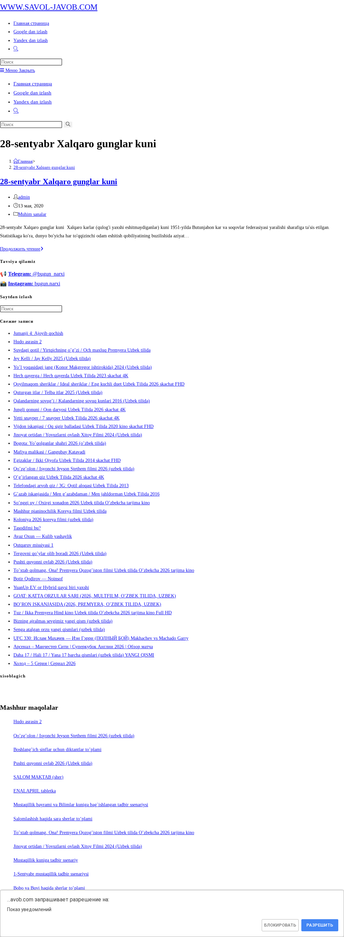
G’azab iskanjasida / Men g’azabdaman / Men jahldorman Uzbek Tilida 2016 (86, 494)
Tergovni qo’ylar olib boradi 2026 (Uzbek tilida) (59, 553)
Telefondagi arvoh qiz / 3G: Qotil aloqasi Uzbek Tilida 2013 (71, 485)
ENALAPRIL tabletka (34, 790)
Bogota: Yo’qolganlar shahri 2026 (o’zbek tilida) (59, 443)
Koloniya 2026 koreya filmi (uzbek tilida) (53, 519)
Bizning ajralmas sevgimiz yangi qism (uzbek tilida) (63, 621)
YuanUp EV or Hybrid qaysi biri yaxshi (51, 587)
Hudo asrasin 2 (27, 341)
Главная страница (32, 83)
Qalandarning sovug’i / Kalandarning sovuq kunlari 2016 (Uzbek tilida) (81, 400)
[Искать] (68, 124)
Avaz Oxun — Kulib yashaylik (42, 536)
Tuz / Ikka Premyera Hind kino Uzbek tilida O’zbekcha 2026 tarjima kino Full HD (92, 612)
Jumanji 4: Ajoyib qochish (38, 333)
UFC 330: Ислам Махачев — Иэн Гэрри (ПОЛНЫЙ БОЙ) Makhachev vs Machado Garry (100, 638)
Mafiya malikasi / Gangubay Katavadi (49, 452)
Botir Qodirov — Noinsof (38, 578)
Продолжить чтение (21, 248)
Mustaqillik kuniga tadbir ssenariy (45, 860)
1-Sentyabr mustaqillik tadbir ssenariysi (51, 873)
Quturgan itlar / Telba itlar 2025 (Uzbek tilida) (57, 392)
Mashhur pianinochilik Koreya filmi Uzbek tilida (59, 511)
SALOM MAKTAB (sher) (38, 777)
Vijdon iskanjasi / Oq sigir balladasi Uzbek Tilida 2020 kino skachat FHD (83, 426)
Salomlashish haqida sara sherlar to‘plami (52, 818)
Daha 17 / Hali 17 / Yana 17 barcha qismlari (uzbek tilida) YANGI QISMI (83, 655)
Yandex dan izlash (32, 102)
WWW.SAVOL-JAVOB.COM (48, 7)
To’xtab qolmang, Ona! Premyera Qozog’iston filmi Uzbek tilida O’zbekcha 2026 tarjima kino (103, 570)
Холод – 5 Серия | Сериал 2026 (44, 663)
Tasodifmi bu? (27, 528)
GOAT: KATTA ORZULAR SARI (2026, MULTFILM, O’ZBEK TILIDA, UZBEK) (94, 595)
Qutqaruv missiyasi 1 (33, 545)
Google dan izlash (32, 92)
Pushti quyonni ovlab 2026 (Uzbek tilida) (52, 561)
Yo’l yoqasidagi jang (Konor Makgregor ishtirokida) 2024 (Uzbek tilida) (82, 367)
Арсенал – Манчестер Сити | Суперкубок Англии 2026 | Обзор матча (83, 646)
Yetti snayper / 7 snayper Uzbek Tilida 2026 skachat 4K (66, 418)
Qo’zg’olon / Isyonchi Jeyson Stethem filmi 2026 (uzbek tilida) (73, 468)
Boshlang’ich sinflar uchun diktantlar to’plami (57, 749)
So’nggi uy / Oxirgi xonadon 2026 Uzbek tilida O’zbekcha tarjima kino (81, 502)
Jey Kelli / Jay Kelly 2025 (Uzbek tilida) (52, 358)
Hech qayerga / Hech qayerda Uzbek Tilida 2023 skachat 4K (70, 375)
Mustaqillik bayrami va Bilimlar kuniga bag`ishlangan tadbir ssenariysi (80, 804)
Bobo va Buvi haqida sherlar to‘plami (49, 888)
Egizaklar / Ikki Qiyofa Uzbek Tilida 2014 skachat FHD (67, 460)
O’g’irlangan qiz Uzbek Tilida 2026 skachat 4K (58, 477)
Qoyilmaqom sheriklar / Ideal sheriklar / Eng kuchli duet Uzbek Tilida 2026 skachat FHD (98, 384)
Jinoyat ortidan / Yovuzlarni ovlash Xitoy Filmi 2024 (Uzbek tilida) (77, 434)
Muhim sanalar (32, 214)
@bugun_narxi (36, 274)
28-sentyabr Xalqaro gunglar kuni (44, 167)
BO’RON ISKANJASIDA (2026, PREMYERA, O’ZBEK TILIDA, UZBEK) (87, 604)
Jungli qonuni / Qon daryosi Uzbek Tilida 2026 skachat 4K (69, 409)
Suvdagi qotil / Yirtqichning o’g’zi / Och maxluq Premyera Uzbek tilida (81, 350)
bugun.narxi (34, 283)
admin (24, 197)
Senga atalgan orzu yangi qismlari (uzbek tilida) (59, 629)
